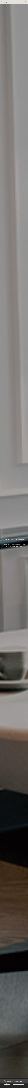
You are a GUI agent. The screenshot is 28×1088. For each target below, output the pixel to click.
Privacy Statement (18, 1085)
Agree (7, 1085)
